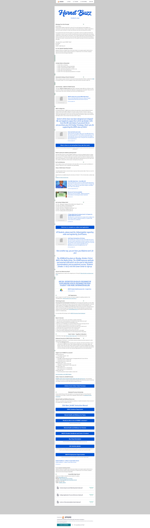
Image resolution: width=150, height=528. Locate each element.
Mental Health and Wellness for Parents (75, 427)
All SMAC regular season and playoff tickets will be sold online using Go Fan (70, 378)
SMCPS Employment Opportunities (75, 454)
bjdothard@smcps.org (62, 477)
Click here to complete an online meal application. (75, 227)
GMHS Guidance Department (75, 409)
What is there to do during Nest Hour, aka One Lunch (75, 145)
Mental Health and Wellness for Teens (75, 415)
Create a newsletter (63, 524)
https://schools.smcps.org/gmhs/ (66, 478)
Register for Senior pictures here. (62, 177)
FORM (93, 78)
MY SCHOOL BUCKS (75, 446)
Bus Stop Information (75, 439)
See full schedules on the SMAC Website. (64, 374)
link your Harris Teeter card (71, 335)
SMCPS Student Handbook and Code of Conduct (75, 433)
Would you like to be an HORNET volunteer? (75, 420)
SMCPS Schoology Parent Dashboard (78, 313)
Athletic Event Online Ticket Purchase (75, 386)
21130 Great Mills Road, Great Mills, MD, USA (68, 480)
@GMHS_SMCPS (62, 482)
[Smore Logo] (60, 2)
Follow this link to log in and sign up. (69, 298)
